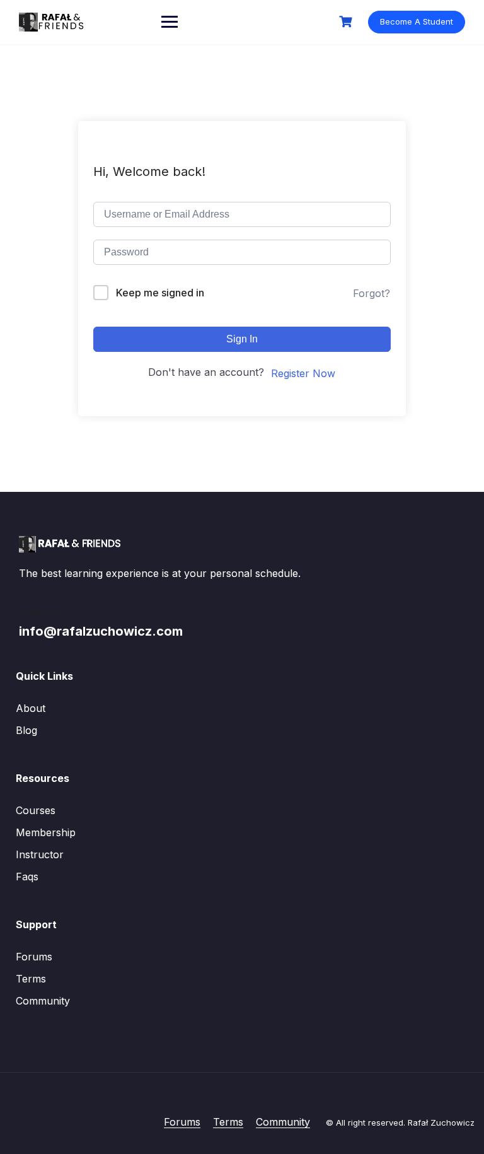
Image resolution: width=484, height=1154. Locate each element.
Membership (46, 832)
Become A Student (416, 21)
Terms (31, 978)
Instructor (40, 854)
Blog (26, 730)
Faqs (27, 876)
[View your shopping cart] (347, 22)
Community (43, 1000)
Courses (35, 810)
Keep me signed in (160, 292)
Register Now (303, 373)
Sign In (242, 339)
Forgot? (371, 293)
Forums (34, 956)
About (30, 708)
